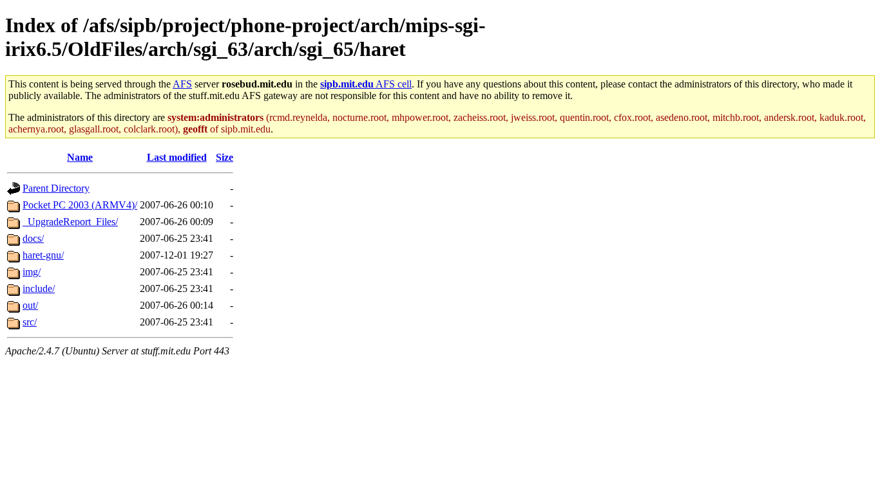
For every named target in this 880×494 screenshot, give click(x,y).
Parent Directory (56, 188)
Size (224, 157)
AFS (182, 83)
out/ (30, 305)
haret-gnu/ (43, 255)
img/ (32, 271)
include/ (39, 288)
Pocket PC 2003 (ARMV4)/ (80, 204)
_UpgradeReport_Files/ (70, 221)
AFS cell (366, 83)
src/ (30, 321)
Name (80, 157)
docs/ (33, 238)
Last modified (177, 157)
